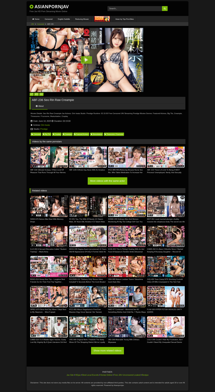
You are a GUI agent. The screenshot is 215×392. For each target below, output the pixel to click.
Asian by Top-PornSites (124, 19)
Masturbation (97, 134)
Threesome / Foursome (115, 134)
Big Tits (48, 134)
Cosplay (58, 134)
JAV (32, 24)
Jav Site (70, 375)
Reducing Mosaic (82, 19)
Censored (49, 19)
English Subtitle (64, 19)
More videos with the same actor (107, 181)
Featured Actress (82, 134)
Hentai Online (106, 375)
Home (37, 19)
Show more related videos (107, 350)
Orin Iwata (45, 125)
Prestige (44, 129)
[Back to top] (207, 384)
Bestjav (145, 375)
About (41, 106)
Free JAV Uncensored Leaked (127, 375)
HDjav (78, 375)
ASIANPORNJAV (51, 6)
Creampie (68, 134)
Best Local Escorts (90, 375)
